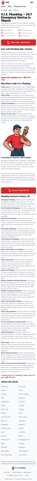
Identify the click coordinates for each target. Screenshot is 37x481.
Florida (3, 390)
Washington (5, 402)
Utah (20, 413)
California (4, 386)
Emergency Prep (19, 6)
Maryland (22, 398)
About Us (7, 472)
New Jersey (23, 417)
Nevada (21, 443)
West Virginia (23, 451)
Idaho (3, 443)
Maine (21, 436)
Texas (21, 390)
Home (3, 6)
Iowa (2, 432)
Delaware (22, 447)
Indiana (21, 409)
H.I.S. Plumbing (17, 479)
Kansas (3, 436)
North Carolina (24, 394)
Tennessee (23, 455)
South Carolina (6, 428)
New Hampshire (6, 455)
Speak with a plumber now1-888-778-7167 (16, 78)
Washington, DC (24, 440)
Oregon (21, 428)
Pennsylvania (5, 417)
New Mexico (5, 440)
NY (10, 10)
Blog (9, 6)
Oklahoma (4, 424)
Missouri (4, 421)
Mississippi (5, 451)
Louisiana (22, 421)
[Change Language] (32, 2)
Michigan (4, 447)
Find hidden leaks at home (15, 475)
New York (22, 386)
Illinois (3, 405)
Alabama (22, 424)
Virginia (3, 413)
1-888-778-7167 (10, 377)
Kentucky (22, 432)
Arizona (3, 394)
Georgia (21, 405)
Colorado (22, 402)
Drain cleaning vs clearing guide (21, 472)
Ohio (2, 398)
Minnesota (4, 409)
